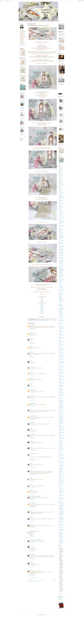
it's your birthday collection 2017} (61, 455)
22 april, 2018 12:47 (32, 348)
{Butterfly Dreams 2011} (61, 232)
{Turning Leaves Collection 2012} (61, 258)
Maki (42, 298)
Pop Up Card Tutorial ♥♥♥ (50, 21)
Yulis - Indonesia (22, 101)
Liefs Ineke (31, 338)
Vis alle (25, 136)
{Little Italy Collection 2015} (61, 413)
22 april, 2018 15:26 (32, 400)
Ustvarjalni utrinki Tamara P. (34, 531)
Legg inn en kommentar (32, 577)
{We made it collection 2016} (61, 438)
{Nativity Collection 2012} (61, 323)
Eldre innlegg (54, 579)
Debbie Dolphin (32, 502)
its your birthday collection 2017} (61, 458)
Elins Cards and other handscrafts (34, 496)
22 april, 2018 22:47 (32, 499)
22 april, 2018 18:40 (32, 450)
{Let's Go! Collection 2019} (61, 495)
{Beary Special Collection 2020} (61, 465)
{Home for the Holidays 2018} (61, 403)
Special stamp (61, 279)
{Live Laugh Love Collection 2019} (61, 416)
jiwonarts (31, 545)
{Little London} (61, 346)
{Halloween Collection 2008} (61, 344)
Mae (42, 312)
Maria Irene (50, 284)
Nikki (30, 510)
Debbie (42, 300)
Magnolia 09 (61, 175)
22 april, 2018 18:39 (32, 443)
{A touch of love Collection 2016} (61, 462)
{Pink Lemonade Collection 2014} (61, 353)
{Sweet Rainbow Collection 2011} (61, 237)
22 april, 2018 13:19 (32, 357)
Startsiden (42, 579)
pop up (60, 460)
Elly (30, 383)
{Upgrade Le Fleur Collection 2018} (61, 386)
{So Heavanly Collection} (61, 524)
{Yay (60, 388)
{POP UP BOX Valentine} (61, 519)
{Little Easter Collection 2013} (61, 410)
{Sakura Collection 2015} (61, 521)
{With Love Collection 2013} (61, 240)
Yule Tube (60, 453)
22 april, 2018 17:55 (32, 425)
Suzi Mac (31, 352)
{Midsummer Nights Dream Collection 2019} (61, 509)
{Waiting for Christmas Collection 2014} (61, 334)
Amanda (31, 441)
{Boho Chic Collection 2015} (61, 255)
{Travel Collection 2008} (61, 435)
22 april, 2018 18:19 (32, 437)
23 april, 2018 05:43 (32, 527)
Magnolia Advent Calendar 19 (61, 308)
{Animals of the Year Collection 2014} (61, 261)
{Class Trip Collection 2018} (61, 369)
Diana (42, 309)
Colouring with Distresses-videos (42, 21)
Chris (30, 470)
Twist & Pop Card (63, 129)
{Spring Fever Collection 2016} (61, 328)
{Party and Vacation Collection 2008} (61, 382)
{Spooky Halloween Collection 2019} (61, 426)
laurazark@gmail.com (33, 415)
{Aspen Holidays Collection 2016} (61, 218)
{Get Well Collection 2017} (61, 317)
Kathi (30, 446)
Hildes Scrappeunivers (33, 453)
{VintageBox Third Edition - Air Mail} (61, 540)
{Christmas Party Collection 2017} (61, 367)
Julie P (31, 517)
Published (60, 213)
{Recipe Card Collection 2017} (61, 356)
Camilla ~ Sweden (21, 120)
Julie (30, 477)
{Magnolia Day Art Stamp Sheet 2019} (61, 506)
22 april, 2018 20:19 (32, 466)
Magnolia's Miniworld (60, 273)
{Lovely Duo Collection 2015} (61, 503)
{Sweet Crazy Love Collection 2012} (61, 249)
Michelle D (31, 490)
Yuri (42, 305)
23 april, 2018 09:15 (32, 542)
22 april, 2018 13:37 (32, 386)
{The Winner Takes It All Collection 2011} (61, 305)
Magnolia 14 (61, 181)
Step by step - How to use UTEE (29, 21)
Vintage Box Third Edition (61, 393)
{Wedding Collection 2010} (61, 193)
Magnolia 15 (61, 200)
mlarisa (31, 524)
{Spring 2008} (61, 527)
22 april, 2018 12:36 (32, 335)
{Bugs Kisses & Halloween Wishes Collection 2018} (61, 472)
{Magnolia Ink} (61, 350)
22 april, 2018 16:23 (32, 405)
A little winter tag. (24, 123)
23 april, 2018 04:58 (32, 521)
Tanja (42, 299)
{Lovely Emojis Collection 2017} (61, 379)
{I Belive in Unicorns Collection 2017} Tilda (61, 489)
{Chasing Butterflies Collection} (60, 312)
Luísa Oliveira (32, 422)
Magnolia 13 (61, 177)
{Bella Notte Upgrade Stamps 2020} (61, 468)
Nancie (42, 313)
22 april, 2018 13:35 (32, 380)
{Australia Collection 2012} (61, 395)
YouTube (60, 452)
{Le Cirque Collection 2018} (61, 407)
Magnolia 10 (61, 169)
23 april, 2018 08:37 (32, 536)
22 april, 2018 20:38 (32, 474)
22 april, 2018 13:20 (32, 363)
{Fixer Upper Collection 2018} (61, 482)
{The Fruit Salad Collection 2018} (34, 319)
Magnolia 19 (61, 179)
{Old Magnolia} (61, 514)
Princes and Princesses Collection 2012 (61, 243)
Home (20, 21)
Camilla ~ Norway (21, 112)
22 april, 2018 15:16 (32, 392)
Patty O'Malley (32, 434)
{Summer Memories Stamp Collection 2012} (61, 275)
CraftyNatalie (31, 554)
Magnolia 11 (61, 167)
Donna (31, 569)
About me (23, 21)
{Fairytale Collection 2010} (61, 206)
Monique (42, 297)
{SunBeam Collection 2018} (61, 331)
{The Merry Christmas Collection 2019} (61, 536)
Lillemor (42, 307)
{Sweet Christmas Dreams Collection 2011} (61, 210)
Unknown (31, 372)
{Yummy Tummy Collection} (61, 221)
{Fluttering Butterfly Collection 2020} (61, 375)
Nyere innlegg (30, 579)
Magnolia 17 (61, 186)
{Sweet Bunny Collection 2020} (61, 429)
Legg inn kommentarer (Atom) (35, 581)
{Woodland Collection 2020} (61, 542)
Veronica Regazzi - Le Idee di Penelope (35, 539)
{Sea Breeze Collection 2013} (61, 359)
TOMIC (60, 310)
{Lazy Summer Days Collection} (61, 246)
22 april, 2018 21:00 (32, 481)
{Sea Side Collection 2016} (61, 302)
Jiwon (42, 308)
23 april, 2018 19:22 (32, 575)
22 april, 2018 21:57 (32, 487)
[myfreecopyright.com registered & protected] (61, 599)
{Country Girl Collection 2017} (61, 372)
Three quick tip (35, 21)
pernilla (31, 332)
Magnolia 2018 (61, 450)
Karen (30, 360)
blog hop (40, 319)
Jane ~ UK (21, 94)
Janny (42, 304)
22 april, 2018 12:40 (32, 343)
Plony (30, 463)
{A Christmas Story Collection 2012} (61, 252)
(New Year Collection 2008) (61, 444)
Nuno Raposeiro (32, 389)
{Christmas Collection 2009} (61, 198)
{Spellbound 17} (61, 525)
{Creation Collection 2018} (61, 475)
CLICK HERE (44, 61)
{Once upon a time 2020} (61, 517)
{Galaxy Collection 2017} (61, 485)
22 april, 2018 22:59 (32, 507)
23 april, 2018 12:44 (32, 551)
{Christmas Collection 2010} (61, 184)
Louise (30, 346)
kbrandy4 (31, 366)
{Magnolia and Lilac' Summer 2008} (61, 419)
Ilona (30, 428)
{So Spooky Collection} (60, 326)
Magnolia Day (61, 364)
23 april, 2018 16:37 (32, 558)
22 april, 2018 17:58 (32, 431)
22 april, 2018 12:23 (32, 329)
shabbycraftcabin (32, 403)
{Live (60, 501)
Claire (43, 60)
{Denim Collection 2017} (61, 398)
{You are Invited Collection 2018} (61, 362)
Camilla (22, 29)
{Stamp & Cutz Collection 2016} (61, 530)
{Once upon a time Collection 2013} (61, 293)
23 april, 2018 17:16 (32, 566)
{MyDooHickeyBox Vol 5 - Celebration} (61, 512)
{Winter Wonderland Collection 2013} (61, 229)
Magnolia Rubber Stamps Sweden (42, 51)
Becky (42, 310)
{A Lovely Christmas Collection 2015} (61, 341)
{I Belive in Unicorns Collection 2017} (61, 287)
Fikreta (31, 562)
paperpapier (31, 378)
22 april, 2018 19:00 (32, 460)
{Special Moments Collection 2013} (61, 215)
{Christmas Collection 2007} (61, 314)
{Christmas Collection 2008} (61, 225)
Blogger (45, 614)
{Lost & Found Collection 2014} (61, 320)
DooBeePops (61, 446)
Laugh (60, 447)
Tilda (46, 319)
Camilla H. (42, 311)
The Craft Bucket (32, 324)
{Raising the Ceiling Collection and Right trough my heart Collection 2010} (61, 269)
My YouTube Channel (57, 21)
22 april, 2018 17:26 (32, 419)
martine (31, 484)
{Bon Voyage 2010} (61, 195)
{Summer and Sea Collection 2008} (61, 533)
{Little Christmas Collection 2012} (61, 290)
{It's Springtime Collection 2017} (61, 492)
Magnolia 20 (61, 223)
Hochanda (60, 391)
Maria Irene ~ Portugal (22, 128)
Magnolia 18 (43, 319)
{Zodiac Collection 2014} (61, 338)
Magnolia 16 (61, 190)
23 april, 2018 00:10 (32, 514)
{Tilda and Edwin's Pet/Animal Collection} (60, 297)
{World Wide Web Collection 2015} (61, 441)
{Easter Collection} (60, 285)
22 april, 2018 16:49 (32, 412)
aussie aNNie (31, 395)
